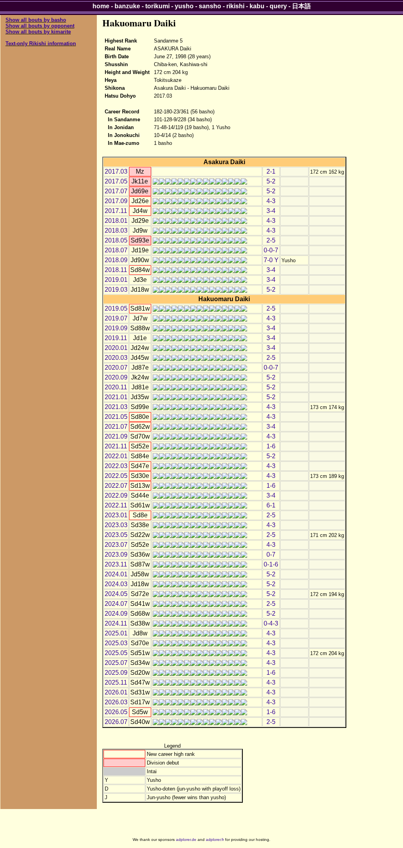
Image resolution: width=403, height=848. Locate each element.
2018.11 (116, 270)
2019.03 (116, 289)
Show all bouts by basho (36, 20)
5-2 (270, 181)
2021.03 (116, 407)
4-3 (270, 201)
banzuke (127, 6)
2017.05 (116, 181)
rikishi (235, 6)
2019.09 (116, 328)
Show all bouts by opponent (40, 26)
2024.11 (116, 623)
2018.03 (116, 230)
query (278, 6)
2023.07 (116, 544)
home (100, 6)
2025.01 (116, 633)
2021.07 (116, 426)
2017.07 (116, 191)
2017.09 (116, 201)
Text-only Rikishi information (41, 43)
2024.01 (116, 574)
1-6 (270, 446)
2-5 (270, 240)
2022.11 (116, 505)
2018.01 (116, 220)
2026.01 (116, 692)
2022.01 (116, 456)
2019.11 (116, 338)
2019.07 (116, 318)
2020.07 (116, 367)
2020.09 (116, 377)
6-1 (270, 505)
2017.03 (116, 171)
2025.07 (116, 662)
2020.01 (116, 347)
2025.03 (116, 643)
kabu (257, 6)
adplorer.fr (215, 839)
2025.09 (116, 672)
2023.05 (116, 534)
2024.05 (116, 594)
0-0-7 (271, 250)
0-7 (270, 554)
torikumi (157, 6)
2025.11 (116, 682)
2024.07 (116, 603)
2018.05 (116, 240)
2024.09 (116, 613)
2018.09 (116, 260)
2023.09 (116, 554)
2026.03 (116, 702)
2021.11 (116, 446)
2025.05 (116, 653)
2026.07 (116, 721)
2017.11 (116, 210)
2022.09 (116, 495)
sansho (210, 6)
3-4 (270, 210)
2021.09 (116, 436)
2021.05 (116, 416)
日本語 (301, 6)
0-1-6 (271, 564)
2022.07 (116, 485)
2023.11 (116, 564)
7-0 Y (271, 260)
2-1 (270, 171)
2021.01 (116, 397)
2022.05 (116, 475)
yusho (184, 6)
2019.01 (116, 279)
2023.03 (116, 525)
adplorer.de (186, 839)
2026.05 (116, 712)
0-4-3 (271, 623)
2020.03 (116, 357)
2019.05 (116, 308)
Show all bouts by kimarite (38, 32)
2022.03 (116, 466)
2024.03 (116, 584)
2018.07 (116, 250)
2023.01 (116, 515)
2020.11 (116, 387)
